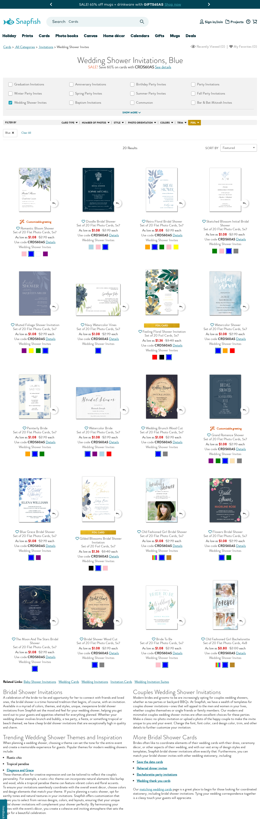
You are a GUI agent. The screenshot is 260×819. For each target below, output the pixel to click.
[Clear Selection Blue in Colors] (13, 133)
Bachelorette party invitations (157, 774)
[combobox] (97, 22)
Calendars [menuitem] (140, 35)
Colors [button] (165, 123)
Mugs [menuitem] (175, 35)
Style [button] (117, 123)
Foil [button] (193, 123)
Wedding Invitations (94, 681)
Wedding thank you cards (153, 780)
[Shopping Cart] (254, 22)
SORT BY (211, 148)
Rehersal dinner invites (152, 768)
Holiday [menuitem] (9, 35)
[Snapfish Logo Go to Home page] (21, 21)
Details (50, 242)
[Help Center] (248, 22)
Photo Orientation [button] (140, 123)
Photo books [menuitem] (66, 35)
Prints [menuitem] (27, 35)
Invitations (45, 47)
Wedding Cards (68, 681)
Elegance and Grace (20, 770)
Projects (237, 22)
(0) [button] (210, 46)
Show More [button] (130, 112)
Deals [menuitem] (191, 35)
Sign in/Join (214, 22)
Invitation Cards (121, 681)
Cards (7, 47)
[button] (35, 183)
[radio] (24, 254)
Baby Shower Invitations (40, 681)
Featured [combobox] (229, 147)
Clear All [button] (26, 133)
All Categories (25, 47)
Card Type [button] (68, 123)
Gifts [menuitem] (159, 35)
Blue (8, 133)
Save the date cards (150, 761)
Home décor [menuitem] (114, 35)
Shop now (165, 4)
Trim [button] (180, 123)
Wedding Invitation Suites (151, 681)
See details (163, 67)
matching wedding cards (156, 789)
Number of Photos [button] (94, 123)
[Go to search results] (142, 21)
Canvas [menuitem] (91, 35)
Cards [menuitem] (44, 35)
